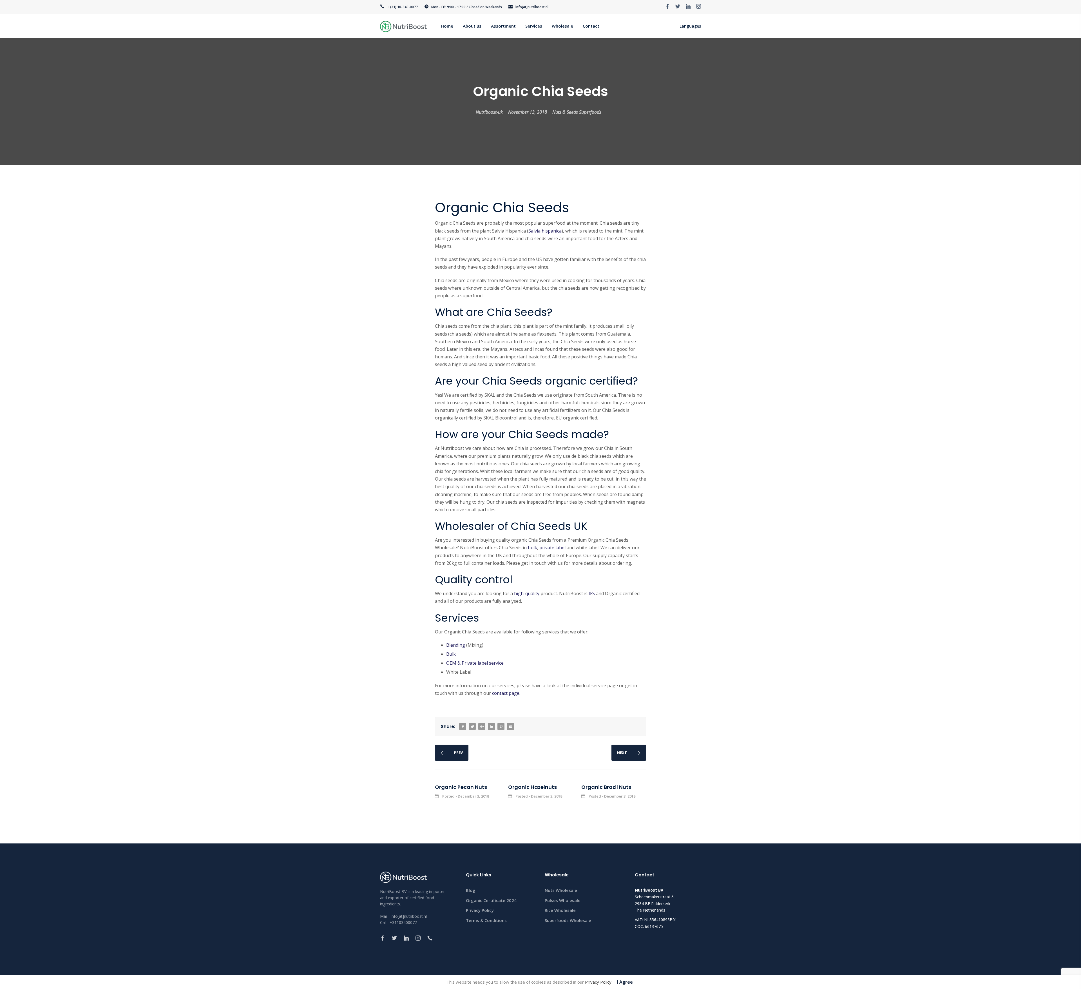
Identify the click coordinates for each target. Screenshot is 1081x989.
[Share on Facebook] (462, 726)
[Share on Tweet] (472, 726)
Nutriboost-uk (489, 112)
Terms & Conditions (486, 920)
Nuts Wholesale (561, 890)
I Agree (625, 982)
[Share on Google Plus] (482, 726)
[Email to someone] (510, 726)
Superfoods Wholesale (568, 920)
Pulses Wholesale (562, 900)
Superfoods (590, 112)
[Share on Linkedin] (491, 726)
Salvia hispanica (545, 231)
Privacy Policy (480, 910)
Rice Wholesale (560, 910)
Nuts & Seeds (565, 112)
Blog (470, 890)
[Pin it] (501, 726)
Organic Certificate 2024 (491, 900)
